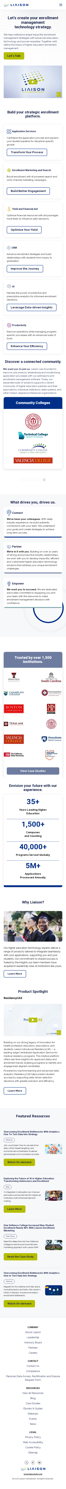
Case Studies (33, 1403)
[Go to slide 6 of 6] (44, 479)
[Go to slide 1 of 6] (21, 479)
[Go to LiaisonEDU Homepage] (12, 5)
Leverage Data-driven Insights (31, 307)
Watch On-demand (19, 1162)
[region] (33, 663)
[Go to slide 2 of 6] (26, 479)
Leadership (33, 1337)
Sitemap (33, 1452)
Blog (7, 1187)
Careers (33, 1352)
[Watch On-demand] (53, 1149)
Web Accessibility (33, 1442)
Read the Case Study (20, 1256)
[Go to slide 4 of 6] (35, 479)
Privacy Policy (33, 1437)
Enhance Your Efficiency (27, 346)
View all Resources (33, 1393)
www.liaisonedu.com (33, 1474)
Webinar (9, 1140)
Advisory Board (33, 1342)
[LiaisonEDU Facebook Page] (33, 1462)
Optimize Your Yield (24, 229)
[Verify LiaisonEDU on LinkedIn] (39, 1462)
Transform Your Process (27, 152)
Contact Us (33, 1366)
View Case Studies (33, 771)
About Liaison (33, 1332)
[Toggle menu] (60, 5)
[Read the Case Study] (53, 1245)
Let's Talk (14, 55)
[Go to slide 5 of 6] (39, 479)
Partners (33, 1347)
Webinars (33, 1413)
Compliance (33, 1371)
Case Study (10, 1236)
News (33, 1424)
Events (33, 1418)
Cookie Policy (33, 1447)
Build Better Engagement (28, 191)
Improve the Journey (25, 268)
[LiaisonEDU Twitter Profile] (27, 1462)
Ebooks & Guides (33, 1408)
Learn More (15, 973)
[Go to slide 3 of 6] (30, 479)
